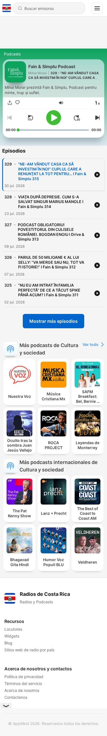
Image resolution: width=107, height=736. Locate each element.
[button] (61, 103)
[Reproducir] (53, 117)
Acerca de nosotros (21, 690)
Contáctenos (15, 697)
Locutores (13, 629)
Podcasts (12, 54)
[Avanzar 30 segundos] (76, 117)
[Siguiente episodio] (96, 117)
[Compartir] (9, 103)
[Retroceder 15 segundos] (30, 117)
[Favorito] (17, 103)
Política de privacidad (23, 676)
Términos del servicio (23, 683)
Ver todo (90, 344)
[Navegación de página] (97, 8)
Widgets (11, 636)
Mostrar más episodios (53, 321)
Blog (8, 643)
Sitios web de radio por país (29, 649)
